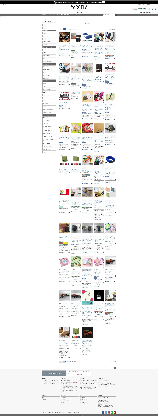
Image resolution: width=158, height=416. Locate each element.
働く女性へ (45, 72)
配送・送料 (63, 378)
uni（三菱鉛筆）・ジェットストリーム (48, 140)
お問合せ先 (101, 378)
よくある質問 (60, 14)
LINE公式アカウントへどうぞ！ (148, 9)
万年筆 (44, 86)
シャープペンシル (46, 89)
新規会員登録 (63, 397)
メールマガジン (155, 4)
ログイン (139, 4)
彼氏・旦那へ (45, 66)
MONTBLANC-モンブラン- (48, 133)
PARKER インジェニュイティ (48, 95)
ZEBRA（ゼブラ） (46, 149)
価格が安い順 (69, 29)
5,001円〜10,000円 (47, 41)
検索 (115, 15)
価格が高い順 (74, 29)
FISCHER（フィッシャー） (48, 136)
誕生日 (44, 49)
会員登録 (143, 4)
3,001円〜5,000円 (46, 38)
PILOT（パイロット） (47, 146)
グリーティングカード (47, 112)
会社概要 (100, 395)
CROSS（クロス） (46, 120)
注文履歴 (67, 14)
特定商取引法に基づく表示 (60, 412)
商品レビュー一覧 (64, 402)
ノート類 (44, 106)
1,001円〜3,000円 (46, 35)
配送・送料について (83, 399)
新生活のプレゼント (47, 55)
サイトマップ (76, 412)
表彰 (44, 58)
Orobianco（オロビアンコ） (48, 130)
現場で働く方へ (46, 78)
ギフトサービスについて (84, 403)
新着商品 (45, 14)
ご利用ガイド (149, 4)
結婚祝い (44, 52)
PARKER (1, 16)
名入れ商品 (45, 27)
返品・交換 (82, 378)
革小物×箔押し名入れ (47, 103)
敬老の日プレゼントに (47, 69)
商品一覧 (52, 14)
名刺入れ (44, 100)
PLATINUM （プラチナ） (48, 152)
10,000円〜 (45, 44)
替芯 (44, 97)
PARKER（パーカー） (47, 117)
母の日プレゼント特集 (47, 61)
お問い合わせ (50, 412)
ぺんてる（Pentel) (46, 143)
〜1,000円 (45, 33)
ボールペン (45, 83)
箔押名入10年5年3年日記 (48, 109)
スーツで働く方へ (46, 75)
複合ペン (44, 92)
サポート (81, 395)
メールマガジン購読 (65, 400)
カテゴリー (44, 395)
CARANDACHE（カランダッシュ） (48, 127)
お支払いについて (82, 400)
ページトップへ (115, 368)
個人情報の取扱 (69, 412)
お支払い (44, 378)
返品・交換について (83, 402)
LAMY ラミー (45, 123)
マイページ (75, 14)
